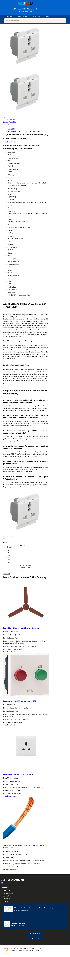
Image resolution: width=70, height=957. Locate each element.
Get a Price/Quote (9, 142)
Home (10, 124)
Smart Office (12, 129)
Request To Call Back (10, 122)
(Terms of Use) (38, 948)
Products (11, 127)
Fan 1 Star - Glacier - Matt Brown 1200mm (21, 628)
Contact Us (47, 17)
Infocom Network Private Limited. (34, 950)
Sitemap (5, 901)
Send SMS (36, 938)
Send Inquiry (10, 120)
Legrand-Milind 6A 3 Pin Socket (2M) (18, 774)
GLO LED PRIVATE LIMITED (26, 10)
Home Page (8, 17)
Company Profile (22, 17)
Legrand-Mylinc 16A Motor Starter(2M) (19, 701)
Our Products (35, 17)
